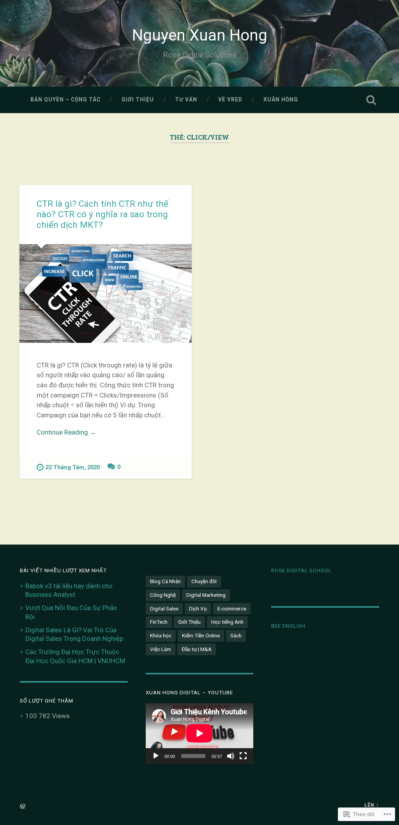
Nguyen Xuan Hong (199, 35)
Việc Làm (160, 649)
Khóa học (160, 635)
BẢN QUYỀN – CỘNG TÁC (65, 99)
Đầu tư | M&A (197, 649)
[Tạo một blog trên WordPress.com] (22, 807)
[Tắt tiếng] (231, 756)
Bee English (288, 626)
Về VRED (230, 99)
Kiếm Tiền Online (201, 635)
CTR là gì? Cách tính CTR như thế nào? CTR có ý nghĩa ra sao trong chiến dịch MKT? (102, 214)
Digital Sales (164, 608)
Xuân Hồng (280, 99)
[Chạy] (156, 756)
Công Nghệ (163, 595)
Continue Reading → (66, 432)
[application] (199, 733)
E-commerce (231, 608)
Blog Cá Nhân (165, 581)
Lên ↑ (371, 805)
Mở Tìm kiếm (371, 100)
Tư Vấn (186, 99)
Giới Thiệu (138, 99)
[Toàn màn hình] (243, 756)
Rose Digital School (301, 570)
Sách (236, 635)
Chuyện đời (204, 581)
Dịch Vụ (198, 608)
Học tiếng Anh (227, 622)
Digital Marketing (206, 595)
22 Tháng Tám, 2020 (73, 467)
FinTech (159, 622)
